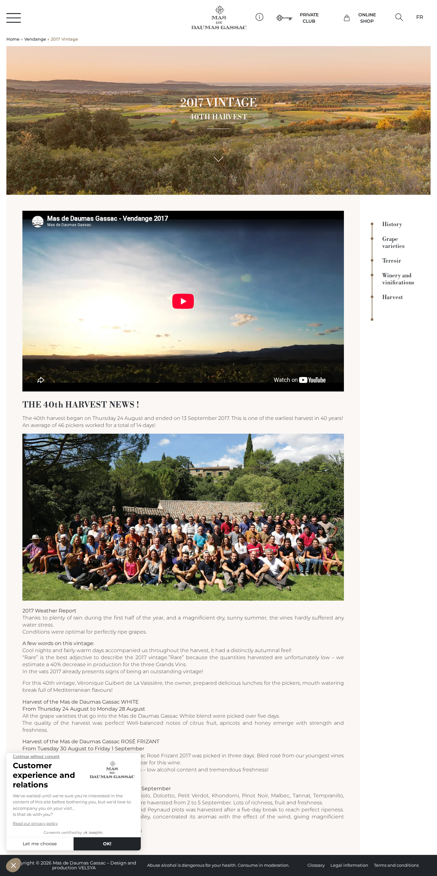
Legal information (349, 865)
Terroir (391, 260)
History (392, 224)
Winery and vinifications (398, 279)
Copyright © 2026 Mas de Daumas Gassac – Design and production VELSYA (74, 865)
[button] (399, 17)
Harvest (392, 297)
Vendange (35, 39)
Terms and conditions (396, 865)
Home (13, 39)
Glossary (316, 865)
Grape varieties (393, 243)
